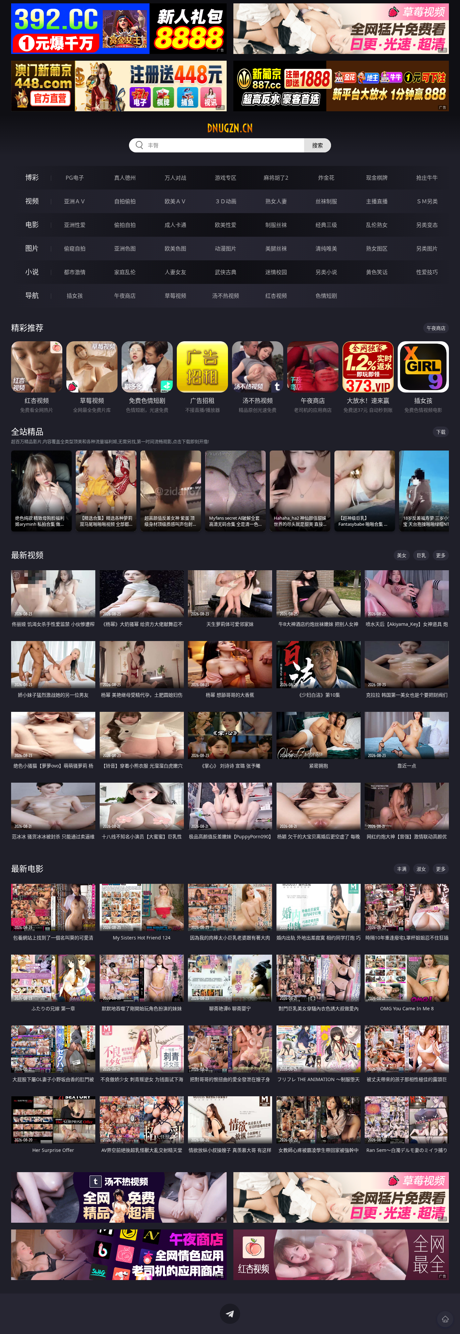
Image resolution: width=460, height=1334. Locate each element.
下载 (441, 432)
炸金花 (326, 177)
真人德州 (125, 177)
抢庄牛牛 (427, 177)
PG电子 (75, 177)
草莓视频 (175, 295)
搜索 (317, 145)
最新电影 (27, 868)
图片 (32, 248)
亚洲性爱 (75, 225)
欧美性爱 (225, 225)
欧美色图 (175, 248)
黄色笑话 (377, 272)
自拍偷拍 (125, 201)
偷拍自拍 (125, 225)
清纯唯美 (326, 248)
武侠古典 (225, 272)
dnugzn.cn (230, 128)
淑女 (421, 869)
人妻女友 (175, 272)
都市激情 (75, 272)
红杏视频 (276, 295)
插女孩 (75, 295)
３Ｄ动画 (225, 201)
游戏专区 (225, 177)
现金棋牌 (377, 177)
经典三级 (326, 225)
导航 (32, 295)
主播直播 (377, 201)
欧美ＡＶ (175, 201)
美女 (401, 555)
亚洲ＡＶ (75, 201)
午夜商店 (125, 295)
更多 (441, 555)
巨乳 (421, 555)
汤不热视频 (225, 295)
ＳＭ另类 (427, 201)
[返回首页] (445, 1319)
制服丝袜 (276, 225)
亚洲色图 (125, 248)
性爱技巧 (427, 272)
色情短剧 (326, 295)
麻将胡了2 (276, 177)
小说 (32, 272)
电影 (32, 224)
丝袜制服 (326, 201)
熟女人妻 (276, 201)
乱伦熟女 (377, 225)
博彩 (32, 177)
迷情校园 (276, 272)
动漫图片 (225, 248)
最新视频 (27, 554)
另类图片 (427, 248)
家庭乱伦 (125, 272)
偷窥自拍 (75, 248)
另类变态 (427, 225)
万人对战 (175, 177)
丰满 (401, 869)
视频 (32, 201)
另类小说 (326, 272)
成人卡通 (175, 225)
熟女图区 (377, 248)
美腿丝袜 (276, 248)
